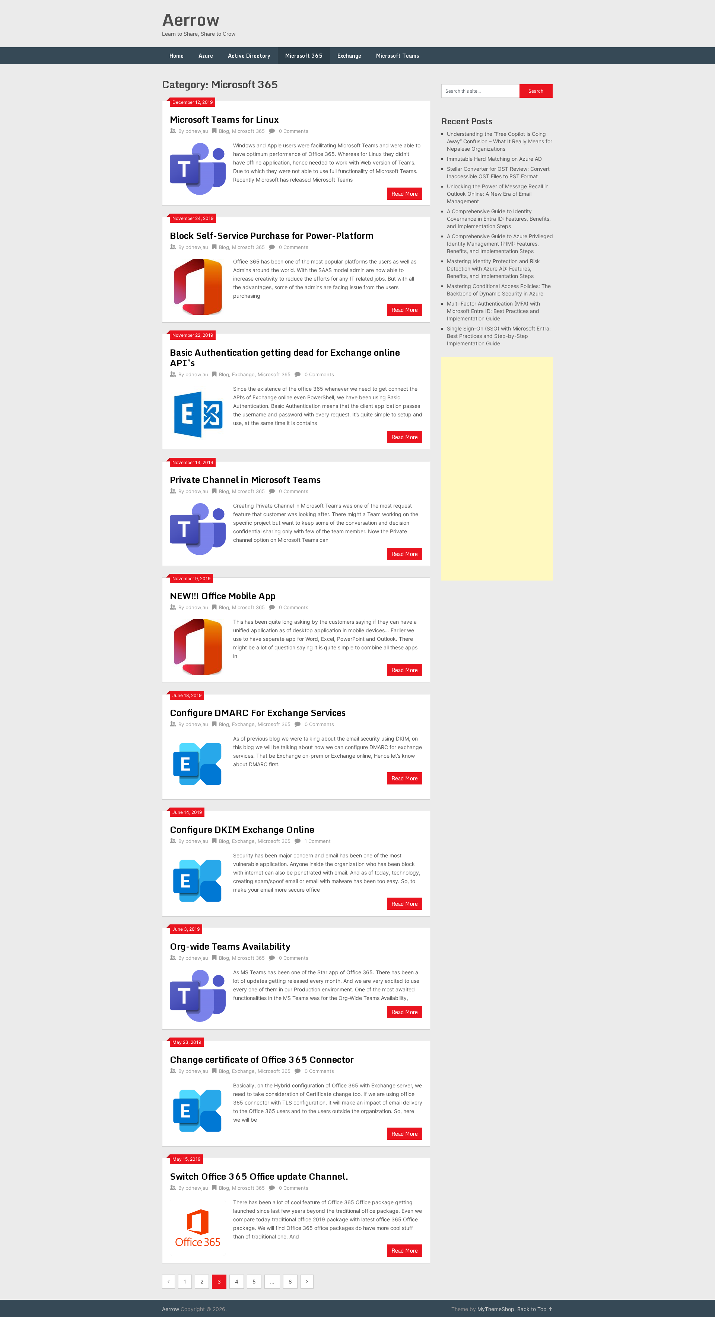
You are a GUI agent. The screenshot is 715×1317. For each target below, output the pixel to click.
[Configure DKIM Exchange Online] (198, 880)
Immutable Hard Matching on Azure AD (494, 159)
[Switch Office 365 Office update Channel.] (198, 1227)
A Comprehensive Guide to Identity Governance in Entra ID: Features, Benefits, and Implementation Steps (499, 218)
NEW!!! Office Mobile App (223, 595)
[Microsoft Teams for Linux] (198, 168)
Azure (205, 55)
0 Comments (293, 131)
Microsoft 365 (303, 55)
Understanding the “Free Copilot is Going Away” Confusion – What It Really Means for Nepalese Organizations (499, 141)
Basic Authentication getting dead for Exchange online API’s (285, 357)
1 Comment (318, 841)
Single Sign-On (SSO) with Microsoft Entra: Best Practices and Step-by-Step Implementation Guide (499, 335)
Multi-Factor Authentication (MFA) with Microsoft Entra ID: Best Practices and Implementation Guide (493, 311)
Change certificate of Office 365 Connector (262, 1059)
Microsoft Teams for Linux (224, 119)
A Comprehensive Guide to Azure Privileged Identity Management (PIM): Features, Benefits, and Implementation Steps (500, 243)
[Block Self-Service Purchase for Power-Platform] (198, 286)
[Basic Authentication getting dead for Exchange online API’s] (198, 413)
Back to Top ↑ (535, 1309)
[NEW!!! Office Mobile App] (198, 646)
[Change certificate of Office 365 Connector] (198, 1110)
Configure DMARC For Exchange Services (258, 712)
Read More (404, 193)
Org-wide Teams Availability (230, 946)
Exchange (349, 55)
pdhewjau (196, 131)
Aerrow (190, 19)
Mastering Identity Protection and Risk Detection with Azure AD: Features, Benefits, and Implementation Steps (493, 268)
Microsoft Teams (397, 55)
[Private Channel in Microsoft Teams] (198, 528)
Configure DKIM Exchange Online (242, 829)
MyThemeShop (495, 1309)
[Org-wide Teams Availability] (198, 995)
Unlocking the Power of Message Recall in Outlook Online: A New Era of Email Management (498, 193)
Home (176, 55)
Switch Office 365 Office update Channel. (259, 1176)
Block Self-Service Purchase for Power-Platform (272, 235)
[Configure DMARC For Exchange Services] (198, 763)
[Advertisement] (497, 469)
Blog (224, 131)
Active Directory (249, 55)
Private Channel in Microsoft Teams (245, 479)
